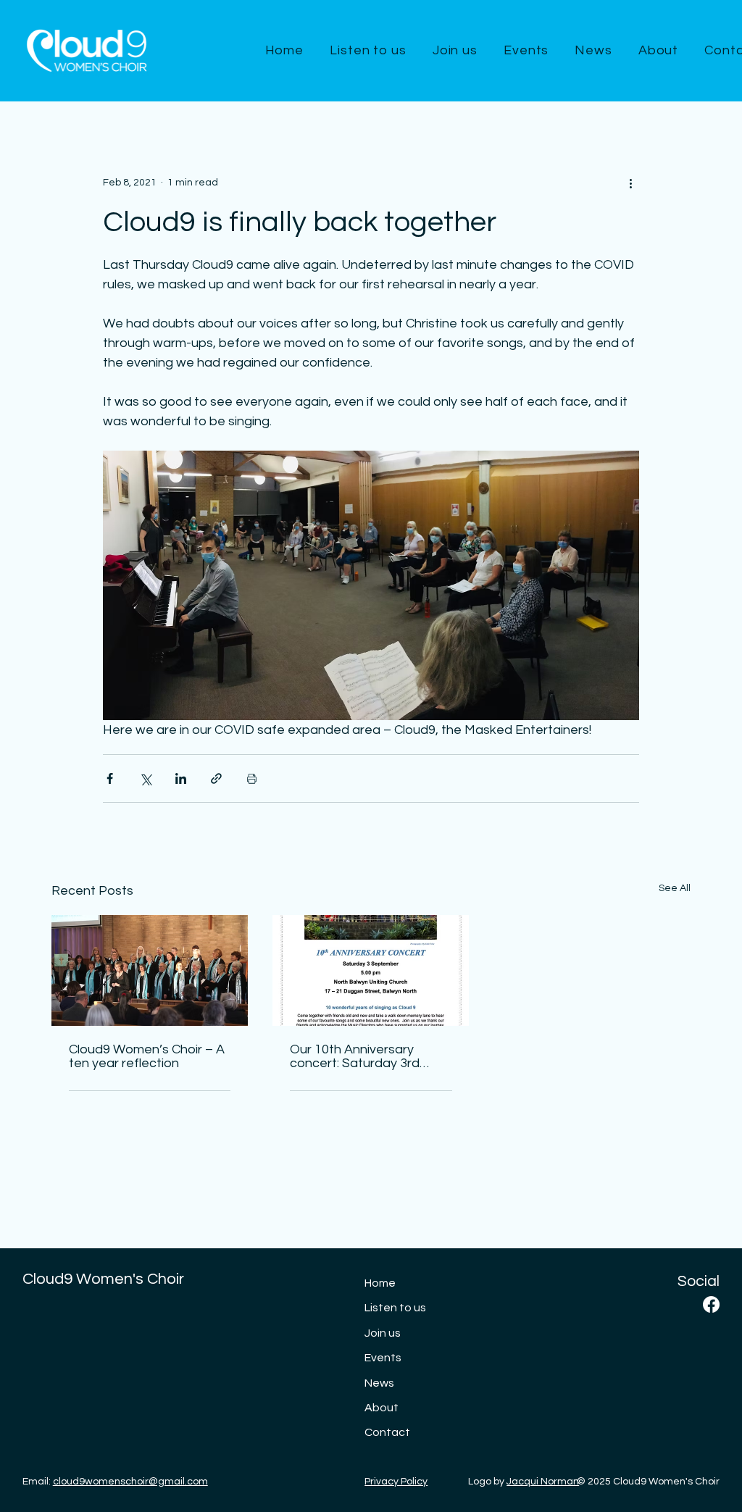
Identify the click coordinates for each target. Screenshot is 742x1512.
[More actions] (630, 182)
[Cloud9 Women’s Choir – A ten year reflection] (149, 970)
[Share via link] (216, 778)
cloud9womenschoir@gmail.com (130, 1482)
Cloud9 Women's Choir (103, 1279)
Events (382, 1357)
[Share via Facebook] (110, 778)
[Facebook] (711, 1304)
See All (675, 888)
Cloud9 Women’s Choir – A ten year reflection (147, 1056)
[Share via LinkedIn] (181, 778)
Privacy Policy (396, 1482)
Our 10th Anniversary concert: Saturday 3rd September (355, 1056)
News (379, 1383)
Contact (387, 1432)
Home (380, 1283)
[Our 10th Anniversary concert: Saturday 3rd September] (370, 970)
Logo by (523, 1482)
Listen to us (395, 1307)
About (381, 1407)
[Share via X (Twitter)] (145, 778)
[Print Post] (252, 778)
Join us (382, 1333)
